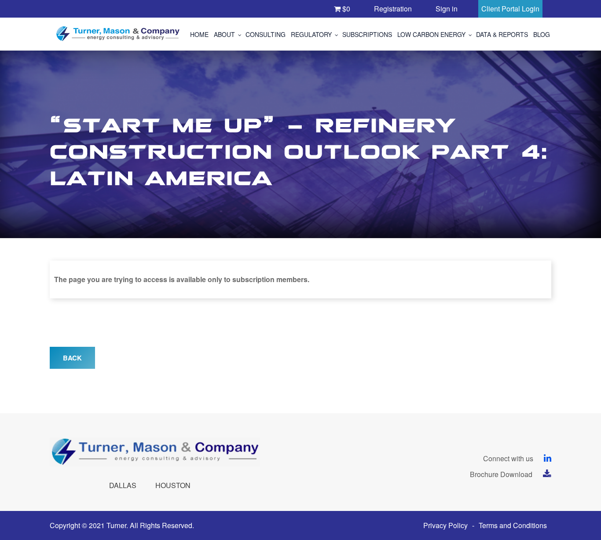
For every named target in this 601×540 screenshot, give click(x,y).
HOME (199, 34)
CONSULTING (266, 34)
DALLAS (122, 485)
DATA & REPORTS (502, 34)
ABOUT (224, 34)
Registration (393, 9)
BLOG (541, 34)
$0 (345, 9)
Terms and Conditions (513, 525)
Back (72, 358)
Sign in (447, 9)
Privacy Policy (445, 525)
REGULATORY (311, 34)
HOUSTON (173, 485)
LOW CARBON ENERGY (431, 34)
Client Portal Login (510, 9)
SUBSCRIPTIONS (367, 34)
